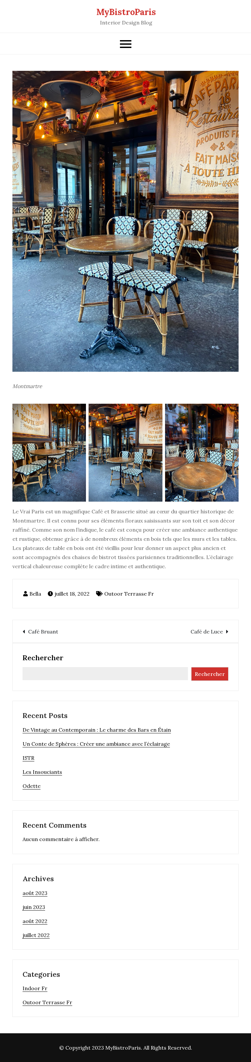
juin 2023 (34, 907)
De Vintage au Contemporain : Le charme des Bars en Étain (97, 729)
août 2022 (35, 921)
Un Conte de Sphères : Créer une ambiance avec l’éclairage (96, 744)
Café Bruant (43, 631)
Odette (32, 786)
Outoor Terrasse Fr (129, 593)
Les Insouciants (42, 772)
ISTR (28, 758)
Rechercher (43, 657)
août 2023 (35, 893)
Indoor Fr (35, 988)
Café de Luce (207, 631)
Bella (35, 593)
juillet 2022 (36, 935)
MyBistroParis (126, 12)
